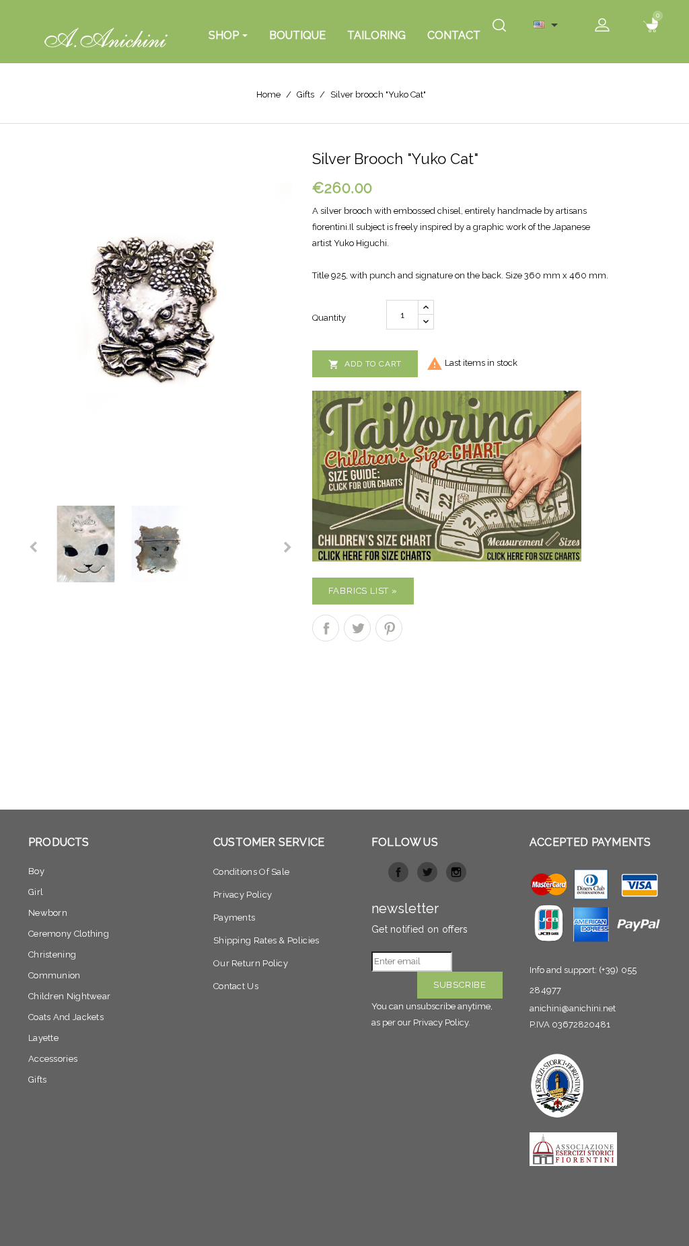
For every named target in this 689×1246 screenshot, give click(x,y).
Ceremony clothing (68, 934)
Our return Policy (250, 963)
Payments (234, 917)
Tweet (357, 628)
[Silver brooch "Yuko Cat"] (160, 316)
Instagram (456, 872)
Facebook (398, 872)
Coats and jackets (66, 1017)
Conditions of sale (251, 872)
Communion (54, 975)
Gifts (37, 1080)
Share (325, 628)
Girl (35, 892)
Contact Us (235, 986)
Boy (36, 871)
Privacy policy (242, 895)
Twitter (427, 872)
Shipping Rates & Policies (266, 940)
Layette (43, 1038)
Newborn (47, 913)
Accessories (52, 1059)
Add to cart (365, 364)
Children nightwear (69, 996)
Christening (52, 954)
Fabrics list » (363, 591)
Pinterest (389, 628)
